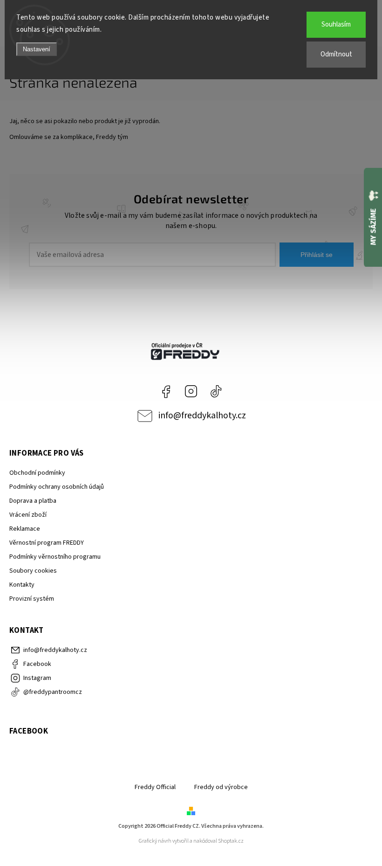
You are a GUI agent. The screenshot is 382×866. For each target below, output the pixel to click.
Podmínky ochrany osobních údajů (56, 487)
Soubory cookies (33, 570)
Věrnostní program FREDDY (46, 542)
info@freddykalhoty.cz (202, 415)
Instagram (191, 391)
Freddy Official (155, 787)
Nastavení (36, 49)
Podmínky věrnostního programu (55, 556)
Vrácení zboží (28, 515)
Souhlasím (336, 24)
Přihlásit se (316, 254)
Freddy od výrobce (221, 787)
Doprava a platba (32, 501)
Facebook (166, 391)
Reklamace (24, 528)
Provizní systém (31, 598)
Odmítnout (336, 54)
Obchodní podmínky (37, 473)
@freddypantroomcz (216, 391)
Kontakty (21, 584)
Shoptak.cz (231, 841)
